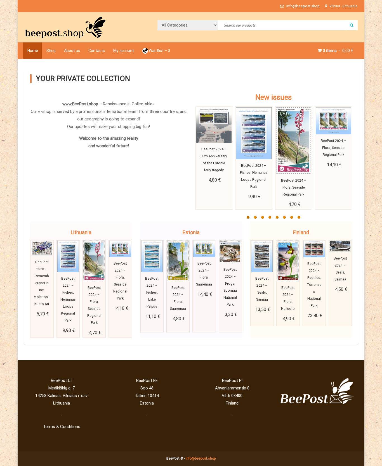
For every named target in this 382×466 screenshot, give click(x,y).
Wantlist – (159, 50)
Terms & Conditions (61, 426)
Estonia (191, 232)
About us (72, 50)
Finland (301, 232)
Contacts (96, 50)
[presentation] (202, 164)
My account (123, 50)
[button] (248, 217)
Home (32, 50)
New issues (273, 97)
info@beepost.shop (201, 458)
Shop (51, 50)
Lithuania (81, 232)
